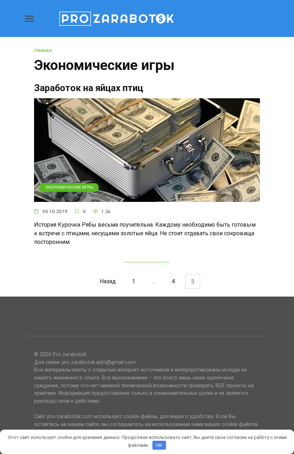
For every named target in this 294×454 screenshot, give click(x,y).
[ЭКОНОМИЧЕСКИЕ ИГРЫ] (147, 197)
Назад (108, 281)
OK (159, 445)
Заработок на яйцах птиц (88, 87)
